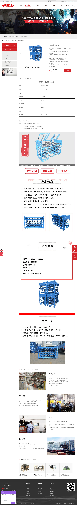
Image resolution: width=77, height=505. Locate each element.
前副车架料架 (22, 474)
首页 (21, 5)
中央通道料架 (49, 474)
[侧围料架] (66, 468)
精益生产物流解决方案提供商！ (9, 1)
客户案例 (53, 5)
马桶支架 (45, 5)
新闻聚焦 (60, 5)
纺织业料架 (8, 55)
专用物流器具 (28, 5)
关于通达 (67, 5)
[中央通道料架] (52, 468)
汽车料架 (8, 52)
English (50, 1)
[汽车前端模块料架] (39, 468)
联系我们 (52, 495)
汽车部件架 (28, 488)
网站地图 (40, 493)
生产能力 (52, 491)
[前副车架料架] (25, 468)
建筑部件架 (8, 58)
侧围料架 (62, 474)
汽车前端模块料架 (37, 474)
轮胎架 (17, 36)
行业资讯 (40, 491)
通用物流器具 (37, 5)
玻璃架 (13, 36)
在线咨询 (68, 70)
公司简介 (52, 488)
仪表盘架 (9, 36)
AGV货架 (21, 36)
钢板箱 (25, 36)
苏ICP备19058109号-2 (20, 503)
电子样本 (52, 493)
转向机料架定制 (21, 40)
